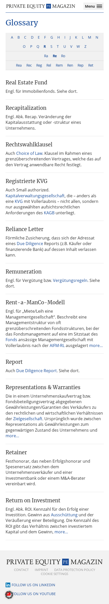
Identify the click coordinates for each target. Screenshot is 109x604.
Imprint (41, 569)
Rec (29, 65)
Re (55, 55)
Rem (59, 65)
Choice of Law (29, 153)
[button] (9, 595)
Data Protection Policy (74, 569)
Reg (39, 65)
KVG (19, 201)
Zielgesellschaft (27, 418)
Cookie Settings (54, 573)
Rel (48, 65)
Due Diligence (30, 243)
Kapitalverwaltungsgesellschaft (35, 196)
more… (96, 345)
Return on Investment (33, 500)
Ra (46, 55)
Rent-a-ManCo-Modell (35, 302)
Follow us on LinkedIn (33, 584)
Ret (90, 65)
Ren (70, 65)
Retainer (16, 452)
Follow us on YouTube (34, 593)
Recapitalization (26, 108)
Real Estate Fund (26, 82)
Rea (19, 65)
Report (14, 362)
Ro (63, 55)
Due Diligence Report (36, 370)
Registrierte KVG (26, 181)
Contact (21, 569)
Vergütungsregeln (70, 280)
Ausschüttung (64, 515)
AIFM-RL (57, 345)
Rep (80, 65)
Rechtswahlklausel (29, 144)
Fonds (11, 339)
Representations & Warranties (43, 387)
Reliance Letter (24, 229)
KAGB (49, 213)
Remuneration (24, 271)
